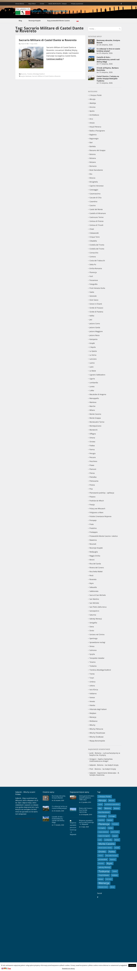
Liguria (92, 378)
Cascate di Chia (95, 197)
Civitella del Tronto (96, 245)
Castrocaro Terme (96, 217)
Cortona (92, 256)
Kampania (93, 339)
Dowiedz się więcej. (68, 968)
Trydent (114, 871)
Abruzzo (111, 800)
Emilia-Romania (95, 268)
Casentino (93, 201)
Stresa (91, 646)
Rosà (91, 575)
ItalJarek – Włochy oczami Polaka (49, 10)
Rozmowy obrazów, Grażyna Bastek (59, 797)
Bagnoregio (94, 138)
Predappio (93, 532)
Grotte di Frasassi (96, 308)
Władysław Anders (103, 887)
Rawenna (93, 540)
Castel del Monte (96, 209)
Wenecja (92, 717)
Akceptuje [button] (132, 965)
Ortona (92, 438)
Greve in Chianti (95, 304)
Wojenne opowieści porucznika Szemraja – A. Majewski (86, 822)
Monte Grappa (95, 418)
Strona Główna (19, 3)
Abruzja (92, 99)
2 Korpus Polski (95, 95)
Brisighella (93, 182)
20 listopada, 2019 (86, 814)
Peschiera (93, 461)
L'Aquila (92, 347)
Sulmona (92, 650)
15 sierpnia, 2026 (105, 72)
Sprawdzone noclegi (97, 642)
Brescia (92, 178)
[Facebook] (121, 4)
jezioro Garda (115, 832)
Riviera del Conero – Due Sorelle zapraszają (86, 810)
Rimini (92, 560)
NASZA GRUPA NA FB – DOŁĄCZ (57, 3)
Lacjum (115, 836)
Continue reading (54, 59)
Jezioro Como (94, 323)
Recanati (92, 544)
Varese (92, 697)
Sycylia (92, 654)
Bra (90, 174)
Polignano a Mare (96, 512)
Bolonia (92, 154)
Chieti (91, 229)
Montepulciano (95, 426)
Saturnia (92, 615)
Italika (91, 316)
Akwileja (92, 103)
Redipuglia (93, 552)
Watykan (92, 713)
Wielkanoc (93, 721)
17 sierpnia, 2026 (105, 64)
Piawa (91, 465)
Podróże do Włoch (96, 501)
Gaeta (91, 292)
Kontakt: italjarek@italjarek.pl (25, 818)
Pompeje (92, 520)
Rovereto (23, 74)
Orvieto (92, 441)
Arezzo (92, 123)
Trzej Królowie (104, 875)
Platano (92, 497)
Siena (91, 626)
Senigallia (93, 623)
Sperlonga (93, 638)
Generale (93, 296)
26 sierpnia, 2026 (105, 45)
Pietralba (92, 477)
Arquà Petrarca (95, 127)
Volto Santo (109, 879)
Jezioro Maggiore (96, 331)
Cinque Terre (94, 237)
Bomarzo (93, 166)
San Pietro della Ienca (97, 607)
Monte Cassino (95, 414)
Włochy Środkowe (96, 737)
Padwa (92, 445)
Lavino (92, 363)
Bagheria (92, 134)
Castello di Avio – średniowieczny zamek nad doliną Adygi (108, 59)
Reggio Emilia (94, 556)
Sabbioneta (93, 591)
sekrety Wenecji (104, 867)
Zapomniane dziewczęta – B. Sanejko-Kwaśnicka (104, 774)
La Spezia (93, 351)
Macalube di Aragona (97, 394)
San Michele (94, 603)
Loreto (92, 386)
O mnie (42, 3)
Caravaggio (93, 190)
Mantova (92, 402)
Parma (92, 449)
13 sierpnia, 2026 (105, 83)
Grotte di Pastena (96, 312)
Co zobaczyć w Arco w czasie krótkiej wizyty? (108, 50)
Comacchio (93, 253)
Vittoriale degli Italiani (98, 709)
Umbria (92, 682)
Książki (92, 343)
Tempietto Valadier (96, 658)
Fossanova (93, 280)
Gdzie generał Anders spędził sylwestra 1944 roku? (86, 798)
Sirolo (91, 630)
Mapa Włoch (32, 3)
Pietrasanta (93, 481)
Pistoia (92, 485)
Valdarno (93, 693)
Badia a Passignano (97, 131)
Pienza (92, 473)
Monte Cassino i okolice (105, 848)
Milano (92, 410)
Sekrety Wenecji (95, 619)
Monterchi (93, 430)
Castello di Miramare (97, 213)
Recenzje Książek (35, 21)
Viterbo (92, 705)
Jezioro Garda (94, 327)
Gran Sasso (93, 300)
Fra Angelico (102, 828)
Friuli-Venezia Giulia (97, 288)
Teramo (92, 662)
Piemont (92, 469)
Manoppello (94, 398)
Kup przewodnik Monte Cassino (58, 21)
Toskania (92, 666)
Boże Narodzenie (96, 170)
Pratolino (93, 528)
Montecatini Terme (96, 422)
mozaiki (117, 848)
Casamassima (94, 193)
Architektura (94, 115)
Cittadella (93, 241)
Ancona (92, 107)
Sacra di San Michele (97, 595)
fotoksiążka (115, 824)
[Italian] (7, 968)
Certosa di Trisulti (96, 225)
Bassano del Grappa (97, 150)
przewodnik (103, 859)
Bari (91, 142)
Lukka (91, 390)
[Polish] (77, 20)
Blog (20, 21)
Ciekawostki (94, 233)
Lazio (91, 367)
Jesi (90, 319)
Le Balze (92, 371)
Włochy (92, 725)
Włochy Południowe (97, 733)
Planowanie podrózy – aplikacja (101, 493)
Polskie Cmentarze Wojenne (100, 516)
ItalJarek (23, 44)
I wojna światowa (25, 76)
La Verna (92, 355)
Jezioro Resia (94, 335)
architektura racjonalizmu (112, 804)
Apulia (91, 111)
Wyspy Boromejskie (97, 741)
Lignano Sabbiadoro (97, 375)
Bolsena (92, 158)
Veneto (92, 701)
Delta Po (92, 264)
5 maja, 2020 (85, 827)
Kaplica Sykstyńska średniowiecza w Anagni (100, 760)
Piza (91, 489)
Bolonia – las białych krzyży (107, 765)
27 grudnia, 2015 (86, 802)
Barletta (92, 146)
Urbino (92, 686)
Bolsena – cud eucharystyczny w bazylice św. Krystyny (104, 754)
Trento (92, 674)
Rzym (91, 583)
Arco (91, 119)
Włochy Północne (96, 729)
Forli (91, 276)
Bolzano (92, 162)
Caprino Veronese (96, 186)
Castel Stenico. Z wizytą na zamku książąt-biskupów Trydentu (108, 78)
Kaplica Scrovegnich (104, 836)
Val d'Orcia (93, 689)
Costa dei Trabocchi (97, 260)
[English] (2, 968)
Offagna (92, 434)
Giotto (110, 828)
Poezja (92, 504)
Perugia (92, 453)
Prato (91, 524)
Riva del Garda (95, 563)
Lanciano (93, 359)
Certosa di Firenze (96, 221)
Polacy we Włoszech (97, 508)
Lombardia (93, 382)
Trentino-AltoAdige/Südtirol (36, 74)
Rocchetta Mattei (96, 571)
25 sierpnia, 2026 (105, 53)
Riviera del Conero (96, 567)
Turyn (91, 678)
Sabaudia (93, 587)
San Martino (94, 599)
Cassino (92, 205)
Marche (92, 406)
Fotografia (93, 284)
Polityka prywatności (77, 3)
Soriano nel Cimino (96, 634)
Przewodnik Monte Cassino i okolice (103, 536)
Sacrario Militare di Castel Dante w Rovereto (48, 40)
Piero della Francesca (111, 855)
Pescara (92, 457)
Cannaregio (102, 816)
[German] (5, 968)
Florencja (93, 272)
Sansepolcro (94, 611)
